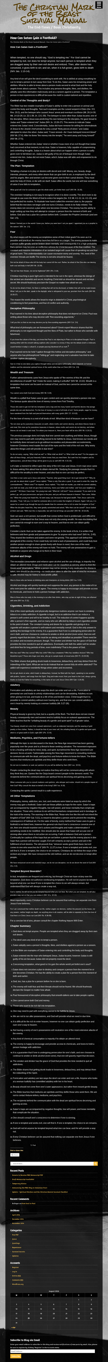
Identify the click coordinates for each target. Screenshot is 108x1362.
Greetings (16, 1243)
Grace (14, 1239)
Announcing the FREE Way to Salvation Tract (29, 1188)
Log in (14, 1271)
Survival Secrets (18, 1252)
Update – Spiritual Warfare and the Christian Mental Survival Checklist (40, 1192)
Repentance (16, 1247)
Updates (15, 1256)
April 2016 (16, 1215)
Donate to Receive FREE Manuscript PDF (27, 1175)
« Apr (13, 1327)
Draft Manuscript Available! (23, 1179)
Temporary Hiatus (19, 1183)
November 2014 (18, 1223)
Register (15, 1267)
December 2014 (18, 1219)
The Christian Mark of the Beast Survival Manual (27, 42)
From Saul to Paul (28, 1203)
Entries (16, 1276)
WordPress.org (17, 1284)
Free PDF (15, 1235)
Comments (17, 1280)
